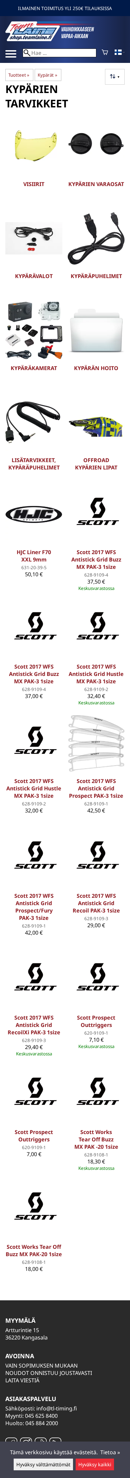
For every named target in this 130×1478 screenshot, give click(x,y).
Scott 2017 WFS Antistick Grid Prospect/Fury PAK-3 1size (34, 907)
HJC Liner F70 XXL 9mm (34, 555)
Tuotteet (18, 75)
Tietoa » (110, 1452)
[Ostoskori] (105, 53)
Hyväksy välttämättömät (43, 1464)
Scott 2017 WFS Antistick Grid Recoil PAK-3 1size (96, 903)
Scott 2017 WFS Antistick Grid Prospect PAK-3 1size (96, 788)
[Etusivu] (55, 39)
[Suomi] (120, 53)
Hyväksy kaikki (94, 1464)
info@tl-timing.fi (56, 1408)
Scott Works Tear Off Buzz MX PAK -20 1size (96, 1139)
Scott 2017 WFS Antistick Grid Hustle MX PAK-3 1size (96, 674)
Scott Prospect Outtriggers (96, 1021)
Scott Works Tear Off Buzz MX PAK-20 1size (34, 1250)
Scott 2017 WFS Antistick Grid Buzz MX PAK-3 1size (96, 559)
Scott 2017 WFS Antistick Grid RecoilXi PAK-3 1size (34, 1025)
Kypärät (47, 75)
